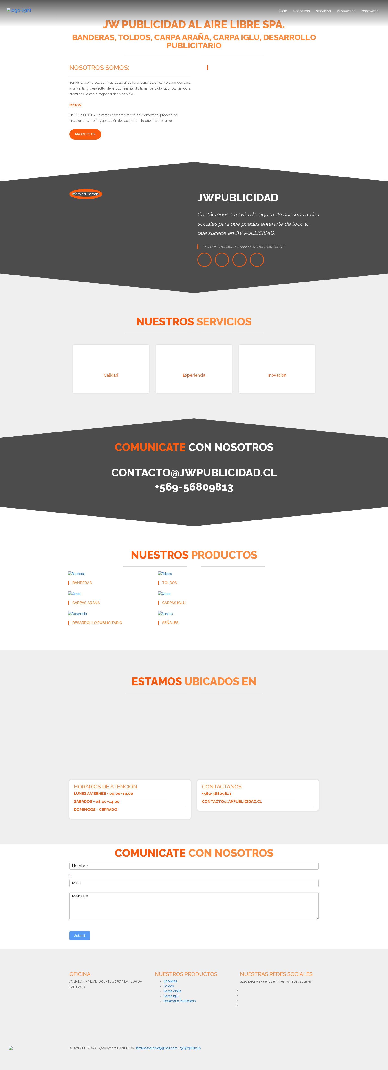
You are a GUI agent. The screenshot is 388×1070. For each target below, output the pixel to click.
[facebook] (222, 260)
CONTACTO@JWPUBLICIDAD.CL (232, 801)
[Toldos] (165, 573)
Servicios (323, 11)
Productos (346, 11)
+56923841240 (190, 1048)
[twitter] (204, 260)
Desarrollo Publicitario (180, 1001)
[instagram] (239, 260)
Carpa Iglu (171, 996)
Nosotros (301, 11)
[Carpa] (74, 593)
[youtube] (257, 260)
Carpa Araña (172, 991)
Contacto (370, 11)
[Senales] (165, 613)
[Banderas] (76, 573)
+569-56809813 (216, 793)
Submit (79, 936)
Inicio (283, 11)
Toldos (169, 986)
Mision (75, 105)
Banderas (170, 981)
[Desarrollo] (77, 613)
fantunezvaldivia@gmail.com (156, 1048)
